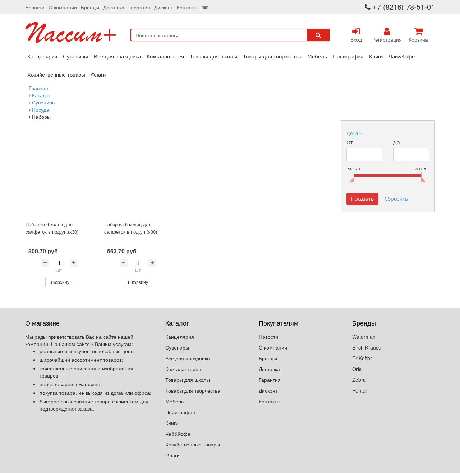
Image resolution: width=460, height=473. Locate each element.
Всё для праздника (117, 56)
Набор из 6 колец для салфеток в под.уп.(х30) (52, 228)
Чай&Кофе (401, 56)
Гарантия (139, 7)
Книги (376, 56)
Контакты (187, 7)
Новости (35, 7)
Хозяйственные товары (56, 74)
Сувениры (75, 56)
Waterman (364, 336)
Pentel (359, 390)
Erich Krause (366, 347)
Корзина (418, 39)
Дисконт (163, 7)
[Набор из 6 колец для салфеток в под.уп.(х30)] (59, 176)
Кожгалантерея (165, 56)
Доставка (113, 7)
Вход (356, 39)
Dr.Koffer (362, 358)
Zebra (359, 379)
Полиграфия (348, 56)
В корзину (59, 282)
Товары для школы (213, 56)
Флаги (98, 74)
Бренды (90, 7)
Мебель (317, 56)
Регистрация (387, 39)
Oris (357, 369)
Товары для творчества (272, 56)
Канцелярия (42, 56)
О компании (63, 7)
